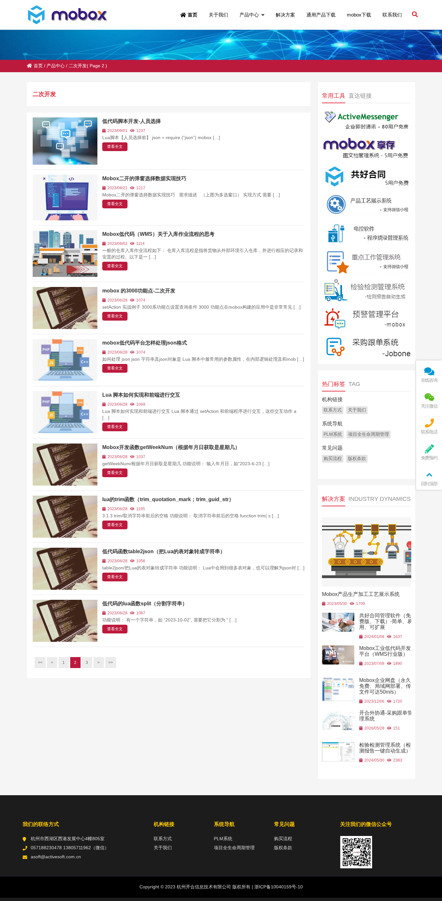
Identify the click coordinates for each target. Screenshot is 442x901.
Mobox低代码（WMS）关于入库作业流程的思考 (158, 234)
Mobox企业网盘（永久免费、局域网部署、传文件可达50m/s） (385, 686)
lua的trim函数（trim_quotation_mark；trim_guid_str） (168, 499)
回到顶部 (429, 483)
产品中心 (56, 65)
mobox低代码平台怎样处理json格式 (144, 343)
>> (110, 662)
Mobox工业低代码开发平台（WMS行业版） (385, 651)
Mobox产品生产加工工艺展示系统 (361, 594)
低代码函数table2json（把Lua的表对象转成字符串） (163, 551)
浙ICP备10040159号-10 (278, 886)
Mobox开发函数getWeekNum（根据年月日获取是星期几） (171, 447)
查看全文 (115, 146)
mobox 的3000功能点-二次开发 (138, 290)
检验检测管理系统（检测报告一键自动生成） (385, 747)
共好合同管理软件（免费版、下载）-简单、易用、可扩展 (386, 621)
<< (40, 662)
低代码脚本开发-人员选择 (131, 121)
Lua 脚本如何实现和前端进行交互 (141, 395)
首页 (38, 65)
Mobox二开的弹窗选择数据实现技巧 (144, 178)
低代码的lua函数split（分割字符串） (144, 603)
